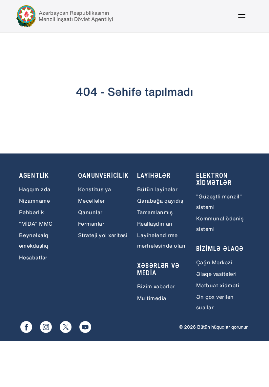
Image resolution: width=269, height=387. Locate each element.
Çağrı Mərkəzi (214, 262)
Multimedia (151, 298)
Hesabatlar (33, 257)
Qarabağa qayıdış (160, 200)
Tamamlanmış (155, 212)
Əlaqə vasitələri (216, 273)
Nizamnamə (34, 200)
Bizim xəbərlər (156, 286)
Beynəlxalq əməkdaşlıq (34, 240)
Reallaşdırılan (155, 223)
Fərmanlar (91, 223)
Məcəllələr (91, 200)
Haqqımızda (35, 189)
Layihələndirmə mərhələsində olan (161, 240)
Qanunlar (90, 212)
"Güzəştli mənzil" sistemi (219, 202)
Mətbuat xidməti (217, 285)
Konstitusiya (94, 189)
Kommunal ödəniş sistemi (219, 224)
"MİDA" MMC (36, 223)
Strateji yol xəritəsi (102, 235)
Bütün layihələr (157, 189)
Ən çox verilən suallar (215, 302)
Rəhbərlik (31, 212)
